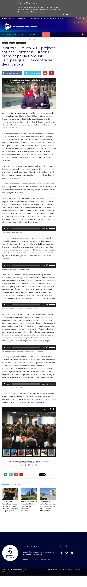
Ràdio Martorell (34, 34)
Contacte (60, 18)
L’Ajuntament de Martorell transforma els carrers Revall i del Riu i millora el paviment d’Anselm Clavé (48, 506)
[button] (82, 34)
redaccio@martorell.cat (43, 559)
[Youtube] (83, 18)
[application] (29, 228)
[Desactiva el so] (47, 229)
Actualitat (5, 34)
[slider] (52, 228)
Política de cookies (37, 12)
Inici (3, 40)
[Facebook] (76, 18)
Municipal (12, 43)
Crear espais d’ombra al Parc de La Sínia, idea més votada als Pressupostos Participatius (29, 506)
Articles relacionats (11, 485)
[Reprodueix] (4, 229)
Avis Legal (12, 571)
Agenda (45, 34)
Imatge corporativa (50, 18)
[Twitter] (80, 18)
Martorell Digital (19, 34)
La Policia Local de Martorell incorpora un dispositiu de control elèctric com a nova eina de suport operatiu (10, 506)
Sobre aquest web (36, 18)
